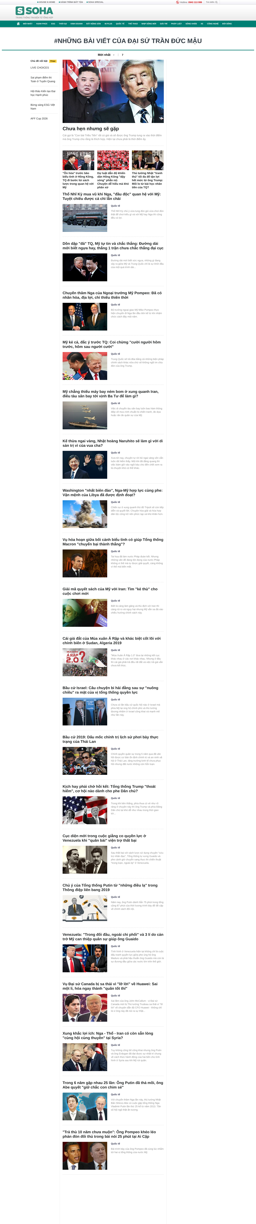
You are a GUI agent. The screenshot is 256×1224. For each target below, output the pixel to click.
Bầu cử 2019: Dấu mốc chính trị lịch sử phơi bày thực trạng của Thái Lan (110, 739)
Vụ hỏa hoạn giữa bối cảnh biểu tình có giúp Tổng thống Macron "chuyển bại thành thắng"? (113, 542)
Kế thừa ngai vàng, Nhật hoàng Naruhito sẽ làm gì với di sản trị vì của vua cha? (113, 443)
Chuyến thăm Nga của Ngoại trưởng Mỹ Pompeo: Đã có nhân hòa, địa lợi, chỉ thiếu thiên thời (112, 295)
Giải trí (163, 24)
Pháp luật (176, 24)
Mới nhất (27, 24)
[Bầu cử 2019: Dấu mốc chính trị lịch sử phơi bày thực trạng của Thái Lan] (85, 761)
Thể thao (133, 24)
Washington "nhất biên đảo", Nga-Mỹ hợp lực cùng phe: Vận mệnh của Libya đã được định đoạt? (113, 492)
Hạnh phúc (41, 24)
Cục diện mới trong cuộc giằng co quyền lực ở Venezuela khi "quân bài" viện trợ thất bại (104, 838)
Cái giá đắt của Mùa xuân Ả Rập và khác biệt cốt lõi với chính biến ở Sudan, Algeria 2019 (112, 641)
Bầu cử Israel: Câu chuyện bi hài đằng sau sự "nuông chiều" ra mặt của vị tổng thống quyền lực (110, 690)
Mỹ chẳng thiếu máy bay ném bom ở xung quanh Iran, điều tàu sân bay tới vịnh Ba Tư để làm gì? (111, 394)
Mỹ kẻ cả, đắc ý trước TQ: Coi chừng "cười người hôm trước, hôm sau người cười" (112, 344)
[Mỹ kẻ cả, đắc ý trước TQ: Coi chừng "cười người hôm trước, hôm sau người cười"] (85, 366)
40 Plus (108, 24)
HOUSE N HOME (47, 2)
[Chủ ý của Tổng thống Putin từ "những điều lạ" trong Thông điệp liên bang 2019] (85, 909)
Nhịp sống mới (148, 24)
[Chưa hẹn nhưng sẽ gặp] (113, 91)
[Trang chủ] (34, 12)
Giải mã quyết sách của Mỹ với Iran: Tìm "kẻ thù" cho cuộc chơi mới (110, 591)
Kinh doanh (77, 24)
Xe (202, 24)
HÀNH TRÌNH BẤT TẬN (72, 2)
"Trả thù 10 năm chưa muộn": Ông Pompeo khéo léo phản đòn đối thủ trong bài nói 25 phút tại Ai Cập (109, 1134)
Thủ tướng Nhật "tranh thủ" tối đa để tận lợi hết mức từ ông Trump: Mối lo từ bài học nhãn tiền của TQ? (147, 180)
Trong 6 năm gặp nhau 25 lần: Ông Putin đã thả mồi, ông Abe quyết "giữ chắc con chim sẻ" (113, 1085)
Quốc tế (120, 24)
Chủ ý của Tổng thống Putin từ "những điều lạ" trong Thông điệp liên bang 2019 (110, 887)
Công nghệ (213, 24)
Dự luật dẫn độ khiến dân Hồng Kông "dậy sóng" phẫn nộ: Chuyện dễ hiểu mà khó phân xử (113, 180)
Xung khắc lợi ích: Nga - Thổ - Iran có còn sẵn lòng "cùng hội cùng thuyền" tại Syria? (108, 1035)
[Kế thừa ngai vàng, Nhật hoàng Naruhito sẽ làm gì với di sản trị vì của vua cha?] (85, 465)
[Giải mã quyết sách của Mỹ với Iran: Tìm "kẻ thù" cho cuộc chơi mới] (85, 613)
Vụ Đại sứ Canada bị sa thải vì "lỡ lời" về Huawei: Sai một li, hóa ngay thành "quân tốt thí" (110, 986)
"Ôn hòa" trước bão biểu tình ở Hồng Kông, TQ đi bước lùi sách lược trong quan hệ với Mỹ (78, 180)
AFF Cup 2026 (39, 118)
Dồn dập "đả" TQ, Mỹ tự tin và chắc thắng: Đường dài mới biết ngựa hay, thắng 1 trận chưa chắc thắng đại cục (113, 246)
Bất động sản (93, 24)
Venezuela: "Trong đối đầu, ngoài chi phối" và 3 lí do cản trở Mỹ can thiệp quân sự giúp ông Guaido (113, 937)
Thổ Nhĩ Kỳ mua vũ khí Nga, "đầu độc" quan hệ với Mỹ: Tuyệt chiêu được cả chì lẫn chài (112, 196)
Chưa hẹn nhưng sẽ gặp (91, 128)
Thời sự (63, 24)
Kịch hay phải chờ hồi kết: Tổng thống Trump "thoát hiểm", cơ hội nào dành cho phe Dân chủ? (109, 789)
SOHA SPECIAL (96, 2)
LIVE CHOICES (40, 67)
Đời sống (227, 24)
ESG (53, 24)
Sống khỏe (191, 24)
